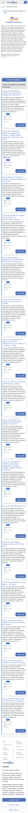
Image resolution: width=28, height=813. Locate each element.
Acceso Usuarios (5, 753)
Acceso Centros (5, 758)
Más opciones (14, 810)
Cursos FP (19, 746)
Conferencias (20, 749)
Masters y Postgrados (19, 742)
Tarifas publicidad (6, 748)
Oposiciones (19, 757)
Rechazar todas (14, 805)
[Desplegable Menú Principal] (3, 2)
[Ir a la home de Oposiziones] (12, 2)
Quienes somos (7, 745)
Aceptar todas (14, 800)
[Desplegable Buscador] (25, 2)
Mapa (4, 742)
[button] (14, 57)
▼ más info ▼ (4, 57)
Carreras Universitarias (20, 753)
